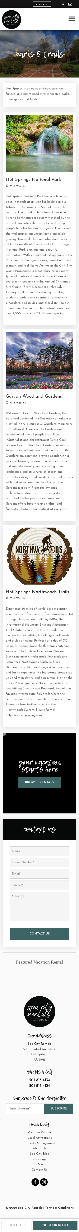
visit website (17, 186)
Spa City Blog (39, 1153)
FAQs (39, 1164)
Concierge (39, 1159)
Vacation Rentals (39, 1132)
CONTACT (42, 4)
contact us (16, 1225)
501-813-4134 (39, 1080)
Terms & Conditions (59, 1207)
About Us (39, 1148)
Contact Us (40, 1169)
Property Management (39, 1143)
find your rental (55, 1225)
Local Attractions (39, 1137)
